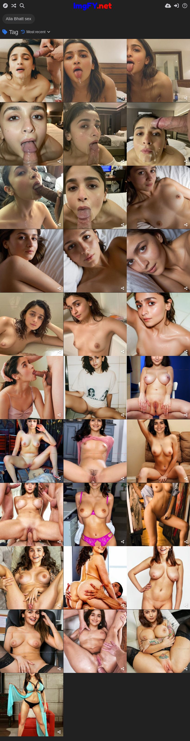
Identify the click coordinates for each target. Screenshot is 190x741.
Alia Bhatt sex (18, 18)
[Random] (14, 6)
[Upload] (168, 6)
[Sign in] (176, 6)
